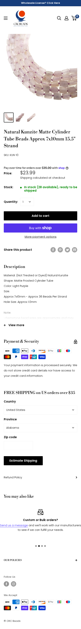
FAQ (71, 539)
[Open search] (59, 18)
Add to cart (40, 216)
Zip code (10, 437)
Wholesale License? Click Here (40, 3)
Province (10, 419)
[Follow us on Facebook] (6, 584)
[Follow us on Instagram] (13, 584)
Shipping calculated (34, 178)
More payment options (41, 237)
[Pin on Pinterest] (60, 249)
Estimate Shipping (23, 460)
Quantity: (11, 202)
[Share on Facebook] (53, 249)
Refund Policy (13, 477)
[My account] (66, 18)
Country (10, 401)
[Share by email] (74, 249)
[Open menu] (6, 18)
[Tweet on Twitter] (67, 249)
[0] (74, 18)
